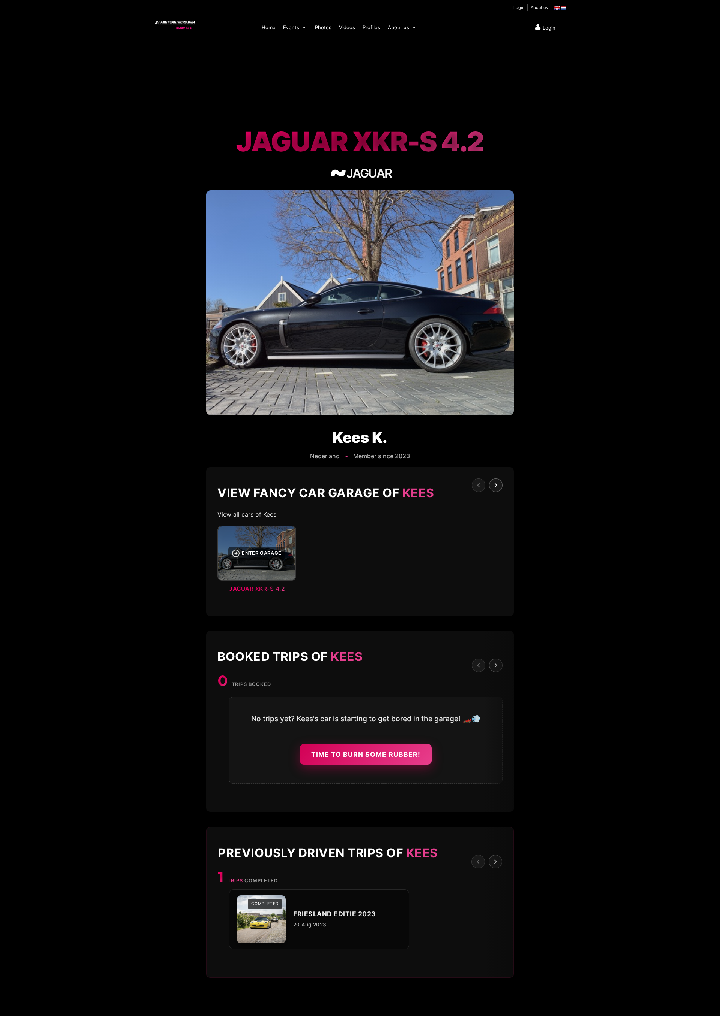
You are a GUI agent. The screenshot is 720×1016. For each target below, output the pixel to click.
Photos (323, 27)
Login (518, 7)
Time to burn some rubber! (365, 754)
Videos (347, 27)
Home (269, 27)
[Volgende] (495, 485)
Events (292, 27)
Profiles (371, 27)
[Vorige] (478, 485)
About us (539, 7)
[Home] (174, 23)
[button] (360, 561)
